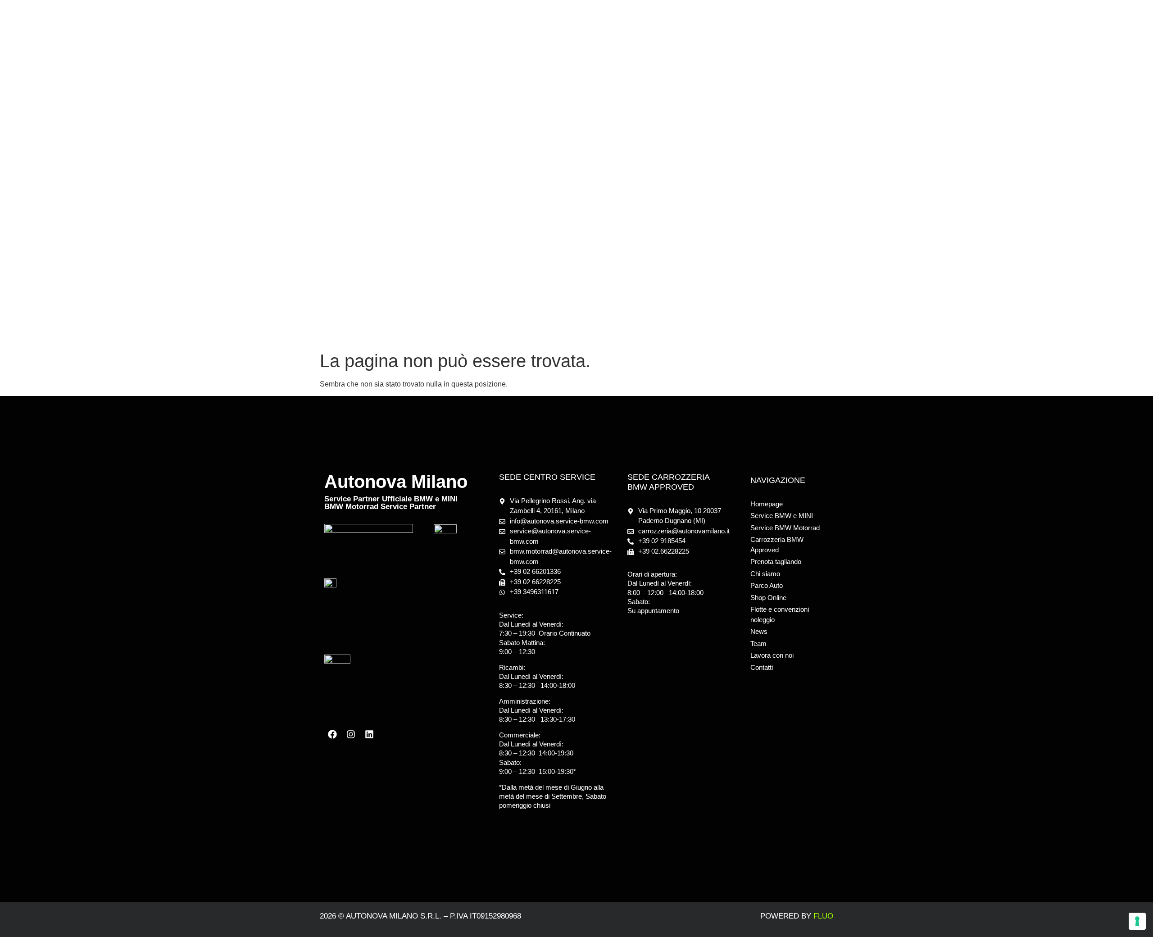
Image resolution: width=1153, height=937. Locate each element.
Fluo (823, 916)
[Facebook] (332, 734)
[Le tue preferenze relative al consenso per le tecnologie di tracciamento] (1137, 921)
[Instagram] (351, 734)
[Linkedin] (369, 734)
